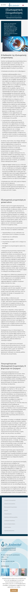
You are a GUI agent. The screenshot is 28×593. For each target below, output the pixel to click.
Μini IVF (6, 510)
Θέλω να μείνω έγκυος (15, 16)
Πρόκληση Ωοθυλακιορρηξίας (11, 517)
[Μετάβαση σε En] (23, 5)
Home (6, 16)
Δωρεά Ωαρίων (7, 527)
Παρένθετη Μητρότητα (9, 530)
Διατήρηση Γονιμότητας (9, 520)
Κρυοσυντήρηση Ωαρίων (9, 524)
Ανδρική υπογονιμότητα (9, 503)
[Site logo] (14, 4)
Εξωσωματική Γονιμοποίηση (10, 507)
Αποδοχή (14, 590)
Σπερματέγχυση (7, 513)
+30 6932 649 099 (9, 561)
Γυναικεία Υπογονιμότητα (9, 500)
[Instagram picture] (5, 572)
